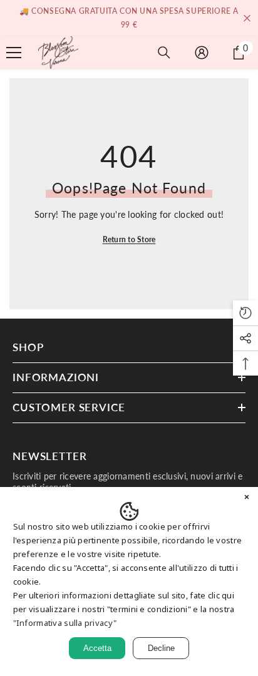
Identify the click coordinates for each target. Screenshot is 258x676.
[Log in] (202, 52)
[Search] (164, 52)
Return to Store (129, 239)
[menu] (13, 52)
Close (247, 18)
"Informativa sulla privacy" (65, 622)
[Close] (246, 498)
